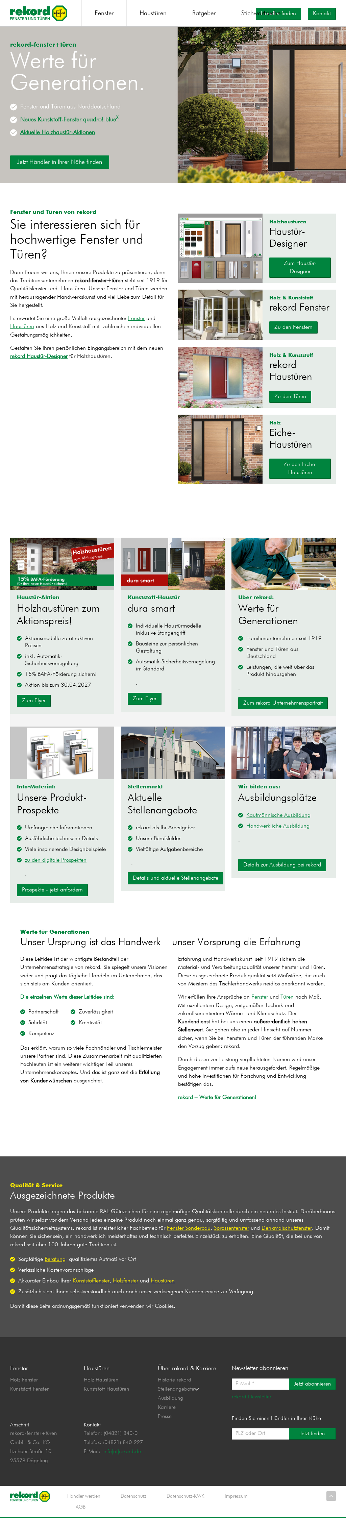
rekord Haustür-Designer (39, 356)
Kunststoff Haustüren (106, 1389)
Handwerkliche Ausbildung (278, 826)
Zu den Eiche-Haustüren (300, 468)
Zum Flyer (34, 701)
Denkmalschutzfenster (287, 1228)
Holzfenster (125, 1281)
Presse (165, 1416)
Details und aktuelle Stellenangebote (175, 878)
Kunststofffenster (91, 1281)
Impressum (236, 1496)
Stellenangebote (176, 1389)
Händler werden (83, 1496)
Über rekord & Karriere (187, 1369)
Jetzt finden (312, 1434)
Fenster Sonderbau (189, 1228)
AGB (80, 1507)
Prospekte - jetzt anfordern (52, 890)
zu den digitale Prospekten (55, 860)
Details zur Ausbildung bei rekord (282, 865)
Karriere (167, 1407)
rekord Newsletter (251, 1397)
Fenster (104, 13)
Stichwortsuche (260, 13)
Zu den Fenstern (293, 327)
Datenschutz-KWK (185, 1496)
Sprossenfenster (231, 1228)
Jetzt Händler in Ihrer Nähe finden (59, 162)
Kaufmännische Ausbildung (278, 815)
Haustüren (153, 13)
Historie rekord (174, 1380)
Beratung (55, 1259)
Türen (287, 997)
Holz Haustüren (101, 1380)
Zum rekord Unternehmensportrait (283, 703)
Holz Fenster (24, 1380)
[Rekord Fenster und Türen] (38, 12)
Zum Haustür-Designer (300, 267)
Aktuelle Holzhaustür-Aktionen (57, 132)
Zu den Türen (290, 396)
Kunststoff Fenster (29, 1389)
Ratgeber (204, 13)
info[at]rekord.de (122, 1451)
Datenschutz (133, 1496)
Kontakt (322, 14)
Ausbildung (170, 1398)
